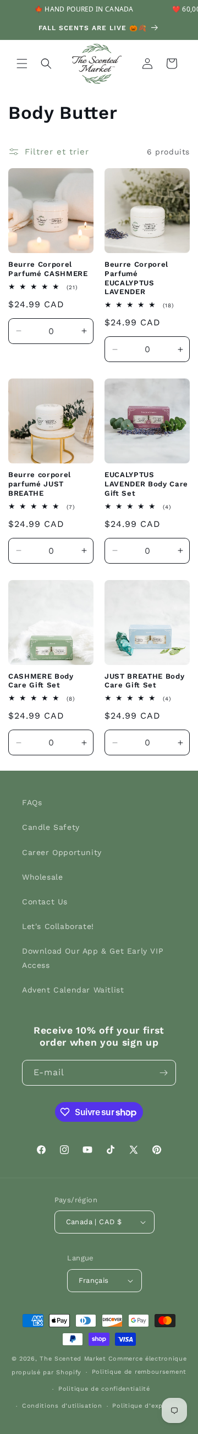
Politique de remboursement (139, 1371)
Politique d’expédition (149, 1405)
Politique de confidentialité (104, 1388)
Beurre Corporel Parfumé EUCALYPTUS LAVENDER (136, 278)
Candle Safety (51, 827)
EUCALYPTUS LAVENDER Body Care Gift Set (146, 484)
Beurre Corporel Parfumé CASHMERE (48, 269)
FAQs (32, 802)
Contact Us (45, 901)
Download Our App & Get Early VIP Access (92, 958)
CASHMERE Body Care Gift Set (41, 681)
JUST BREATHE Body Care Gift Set (144, 681)
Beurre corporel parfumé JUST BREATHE (39, 484)
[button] (22, 63)
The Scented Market (73, 1358)
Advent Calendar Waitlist (73, 989)
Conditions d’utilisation (62, 1405)
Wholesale (42, 877)
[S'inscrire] (163, 1073)
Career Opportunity (62, 852)
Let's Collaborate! (58, 926)
